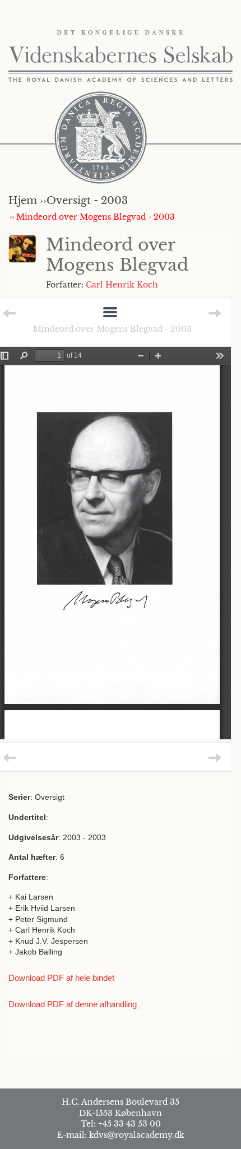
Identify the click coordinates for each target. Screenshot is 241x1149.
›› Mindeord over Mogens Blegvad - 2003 (92, 217)
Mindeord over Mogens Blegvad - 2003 (112, 329)
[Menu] (110, 313)
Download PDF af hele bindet (61, 978)
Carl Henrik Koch (122, 285)
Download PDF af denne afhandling (72, 1004)
